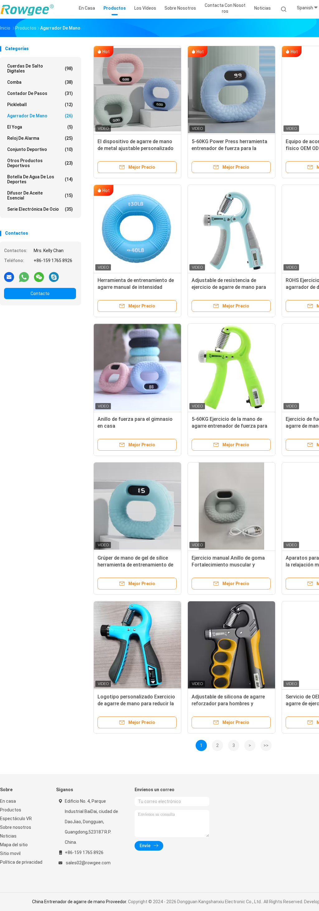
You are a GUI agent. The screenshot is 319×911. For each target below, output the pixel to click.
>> (266, 745)
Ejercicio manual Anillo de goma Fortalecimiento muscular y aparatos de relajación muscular (229, 565)
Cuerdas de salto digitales (40, 68)
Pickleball (40, 104)
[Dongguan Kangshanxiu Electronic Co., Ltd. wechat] (39, 277)
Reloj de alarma (40, 138)
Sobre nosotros (15, 827)
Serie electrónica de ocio (40, 209)
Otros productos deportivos (40, 163)
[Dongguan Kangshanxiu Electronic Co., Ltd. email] (9, 277)
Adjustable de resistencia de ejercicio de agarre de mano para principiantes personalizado (229, 287)
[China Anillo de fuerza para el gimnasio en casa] (137, 367)
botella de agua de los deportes (40, 179)
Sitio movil (10, 853)
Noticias (8, 836)
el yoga (40, 126)
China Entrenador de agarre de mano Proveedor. (80, 901)
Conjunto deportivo (40, 149)
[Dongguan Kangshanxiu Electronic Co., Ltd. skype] (54, 277)
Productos (10, 809)
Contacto (40, 293)
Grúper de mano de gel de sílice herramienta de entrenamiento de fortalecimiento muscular (135, 565)
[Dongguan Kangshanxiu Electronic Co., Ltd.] (27, 9)
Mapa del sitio (14, 844)
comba (40, 82)
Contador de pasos (40, 93)
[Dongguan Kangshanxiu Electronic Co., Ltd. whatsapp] (24, 277)
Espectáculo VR (16, 818)
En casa (8, 801)
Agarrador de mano (40, 115)
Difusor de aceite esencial (40, 195)
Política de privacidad (21, 862)
